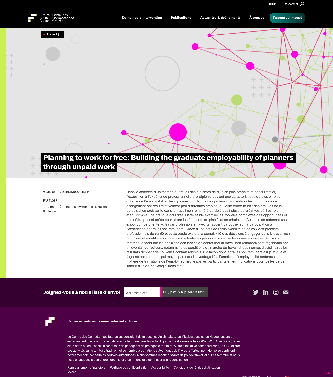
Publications (181, 18)
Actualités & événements (220, 18)
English (271, 4)
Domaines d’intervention (142, 18)
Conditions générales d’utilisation (197, 367)
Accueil (52, 34)
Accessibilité (160, 367)
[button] (328, 373)
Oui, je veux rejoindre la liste (183, 292)
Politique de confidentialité (128, 367)
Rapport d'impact (287, 18)
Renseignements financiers (86, 367)
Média (71, 372)
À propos (256, 18)
